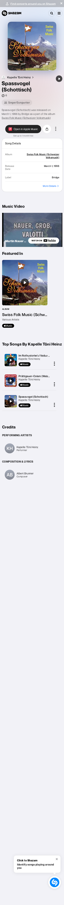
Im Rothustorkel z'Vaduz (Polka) (38, 355)
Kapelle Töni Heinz (29, 358)
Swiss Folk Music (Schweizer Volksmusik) (26, 118)
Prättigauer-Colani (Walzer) (35, 376)
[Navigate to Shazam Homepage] (11, 13)
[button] (61, 3)
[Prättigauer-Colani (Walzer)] (10, 380)
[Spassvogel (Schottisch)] (59, 78)
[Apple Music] (8, 326)
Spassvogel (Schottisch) (33, 396)
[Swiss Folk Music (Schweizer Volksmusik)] (24, 294)
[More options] (56, 129)
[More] (54, 364)
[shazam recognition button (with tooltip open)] (54, 882)
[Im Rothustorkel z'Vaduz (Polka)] (10, 360)
